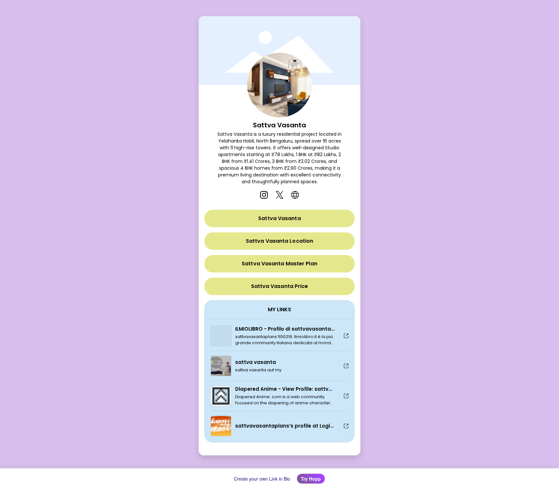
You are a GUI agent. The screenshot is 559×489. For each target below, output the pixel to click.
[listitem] (264, 195)
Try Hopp (311, 478)
